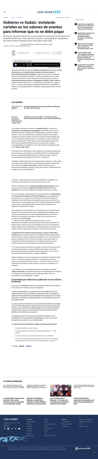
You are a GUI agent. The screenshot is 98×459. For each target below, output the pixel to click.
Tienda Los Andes (67, 424)
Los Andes (5, 17)
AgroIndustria (48, 428)
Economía (29, 426)
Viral (45, 433)
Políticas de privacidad (85, 421)
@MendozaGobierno (43, 214)
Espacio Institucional (50, 435)
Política (13, 17)
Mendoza (21, 346)
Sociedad (29, 428)
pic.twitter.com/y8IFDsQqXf (21, 218)
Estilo (45, 426)
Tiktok (12, 429)
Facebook (4, 429)
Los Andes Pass (66, 421)
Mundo (46, 419)
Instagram (8, 429)
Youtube (19, 429)
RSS (80, 424)
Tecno (46, 431)
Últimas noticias (31, 421)
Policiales (29, 431)
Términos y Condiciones (85, 419)
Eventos (28, 346)
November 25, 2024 (44, 220)
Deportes (29, 433)
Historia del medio (84, 426)
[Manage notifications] (94, 452)
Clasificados (65, 426)
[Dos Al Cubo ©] (82, 449)
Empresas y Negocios (50, 424)
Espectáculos (30, 435)
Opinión (46, 421)
